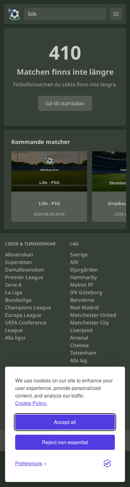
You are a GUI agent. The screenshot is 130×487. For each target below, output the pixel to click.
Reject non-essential (65, 442)
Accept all (65, 422)
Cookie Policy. (31, 403)
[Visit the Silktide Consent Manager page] (107, 463)
